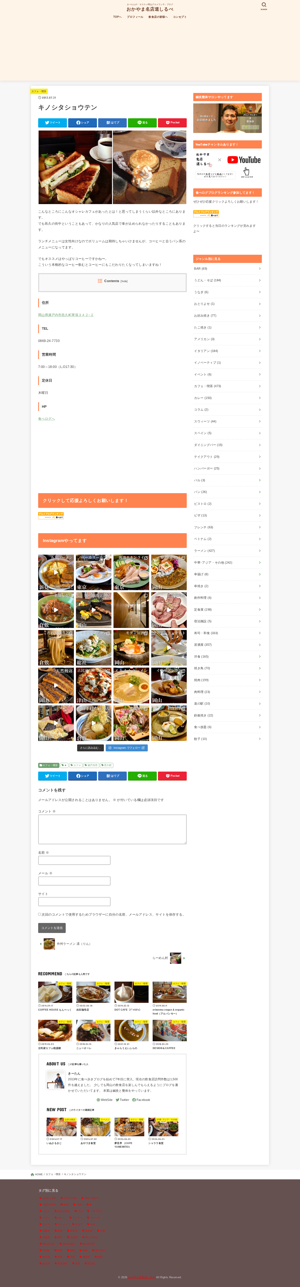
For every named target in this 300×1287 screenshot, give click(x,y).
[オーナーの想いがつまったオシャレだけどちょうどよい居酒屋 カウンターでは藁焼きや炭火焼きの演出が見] (131, 648)
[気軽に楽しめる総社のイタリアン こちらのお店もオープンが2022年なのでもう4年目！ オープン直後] (94, 648)
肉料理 (202, 692)
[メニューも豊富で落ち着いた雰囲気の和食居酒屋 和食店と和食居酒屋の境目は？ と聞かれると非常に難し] (169, 723)
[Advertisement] (150, 52)
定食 (102, 1230)
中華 (92, 1224)
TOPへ (117, 16)
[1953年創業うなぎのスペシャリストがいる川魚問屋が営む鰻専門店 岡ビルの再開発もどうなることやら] (56, 685)
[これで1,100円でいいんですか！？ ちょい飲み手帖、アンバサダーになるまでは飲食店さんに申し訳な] (94, 610)
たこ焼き (202, 327)
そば (80, 1211)
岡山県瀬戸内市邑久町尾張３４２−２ (66, 315)
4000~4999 (49, 1204)
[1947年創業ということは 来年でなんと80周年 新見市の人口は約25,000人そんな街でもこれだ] (56, 572)
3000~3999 (91, 1198)
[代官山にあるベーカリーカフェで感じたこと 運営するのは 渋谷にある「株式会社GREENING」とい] (94, 572)
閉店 (77, 1263)
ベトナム (202, 539)
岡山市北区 (49, 1243)
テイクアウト (206, 456)
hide (124, 281)
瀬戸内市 (93, 765)
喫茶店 (74, 1230)
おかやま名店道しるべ (150, 8)
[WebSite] (104, 1100)
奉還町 (89, 1230)
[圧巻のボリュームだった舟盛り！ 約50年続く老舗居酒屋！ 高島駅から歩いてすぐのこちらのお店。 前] (131, 723)
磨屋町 (86, 1257)
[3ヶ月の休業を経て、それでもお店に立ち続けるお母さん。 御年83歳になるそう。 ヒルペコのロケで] (56, 723)
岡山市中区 (91, 1237)
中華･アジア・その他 (213, 562)
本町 (60, 1250)
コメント (47, 811)
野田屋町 (63, 1263)
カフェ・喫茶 (39, 91)
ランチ (46, 1224)
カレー (203, 398)
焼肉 (201, 680)
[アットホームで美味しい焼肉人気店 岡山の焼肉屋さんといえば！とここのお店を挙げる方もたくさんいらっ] (169, 610)
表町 (100, 1257)
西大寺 (46, 1263)
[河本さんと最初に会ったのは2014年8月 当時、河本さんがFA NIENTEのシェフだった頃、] (131, 610)
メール (45, 873)
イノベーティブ (207, 362)
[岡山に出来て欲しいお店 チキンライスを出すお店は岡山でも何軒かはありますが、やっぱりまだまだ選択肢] (131, 572)
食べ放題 (202, 727)
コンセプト (180, 16)
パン (200, 492)
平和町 (46, 1250)
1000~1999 (49, 1198)
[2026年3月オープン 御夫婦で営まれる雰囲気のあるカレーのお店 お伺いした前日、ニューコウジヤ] (169, 572)
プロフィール (135, 16)
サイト (43, 894)
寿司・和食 (206, 633)
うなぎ (201, 292)
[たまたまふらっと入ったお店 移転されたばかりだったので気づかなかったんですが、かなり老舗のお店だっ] (56, 610)
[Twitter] (122, 1100)
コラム (201, 409)
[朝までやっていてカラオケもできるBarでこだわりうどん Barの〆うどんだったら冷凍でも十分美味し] (56, 648)
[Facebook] (141, 1100)
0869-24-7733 (49, 341)
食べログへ (46, 418)
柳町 (72, 1250)
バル (199, 480)
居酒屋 (203, 644)
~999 (79, 1204)
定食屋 (203, 609)
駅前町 (91, 1263)
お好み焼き (205, 315)
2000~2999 (70, 1198)
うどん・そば (207, 280)
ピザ (200, 515)
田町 (72, 1257)
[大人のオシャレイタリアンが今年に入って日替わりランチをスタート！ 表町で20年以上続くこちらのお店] (169, 685)
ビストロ (202, 503)
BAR (200, 268)
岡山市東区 (89, 1243)
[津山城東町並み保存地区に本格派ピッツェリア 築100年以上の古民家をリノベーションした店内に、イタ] (94, 685)
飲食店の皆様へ (158, 16)
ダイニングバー (208, 445)
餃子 (200, 739)
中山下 (79, 1224)
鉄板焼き (203, 715)
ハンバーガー (206, 468)
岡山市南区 (69, 1243)
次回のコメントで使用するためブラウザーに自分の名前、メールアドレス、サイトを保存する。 (114, 914)
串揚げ (201, 574)
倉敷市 (46, 1230)
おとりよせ (204, 303)
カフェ (77, 765)
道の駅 (202, 703)
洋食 (201, 656)
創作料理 (202, 597)
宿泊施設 (202, 621)
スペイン (202, 433)
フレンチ (203, 527)
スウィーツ (205, 421)
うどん (46, 1211)
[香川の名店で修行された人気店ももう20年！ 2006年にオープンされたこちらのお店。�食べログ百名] (94, 723)
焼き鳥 (202, 668)
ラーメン (204, 550)
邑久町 (108, 765)
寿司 (60, 1237)
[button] (75, 167)
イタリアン (206, 351)
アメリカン (204, 339)
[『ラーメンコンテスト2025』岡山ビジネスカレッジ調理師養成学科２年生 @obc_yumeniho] (169, 648)
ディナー (78, 1217)
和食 (60, 1230)
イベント (202, 374)
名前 (43, 852)
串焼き (201, 586)
